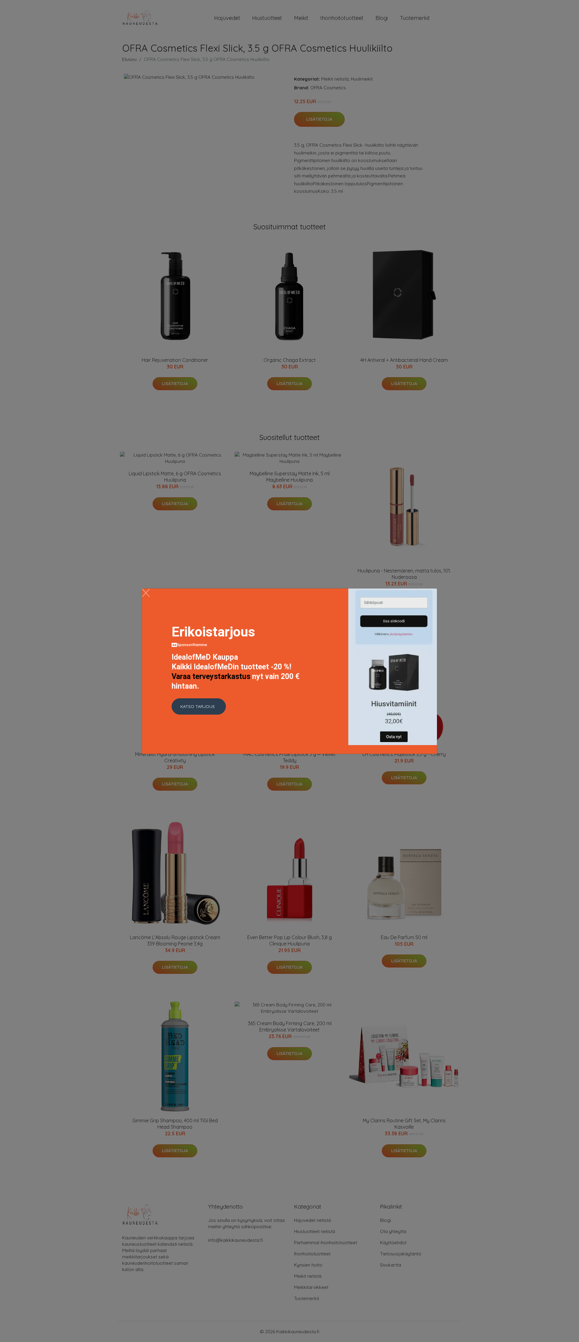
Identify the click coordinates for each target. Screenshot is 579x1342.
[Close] (146, 592)
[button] (199, 706)
